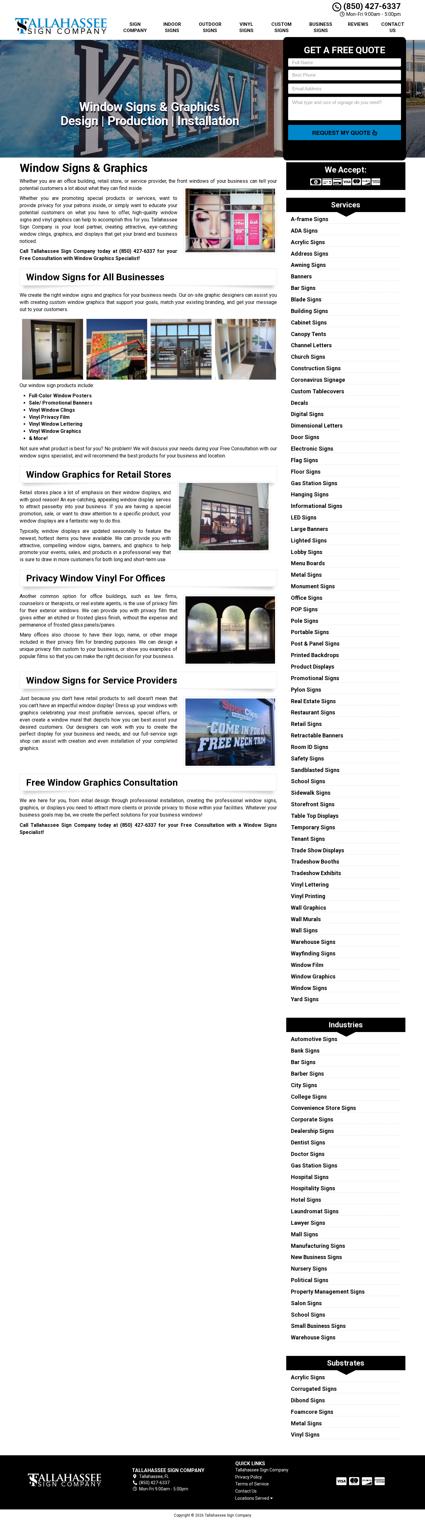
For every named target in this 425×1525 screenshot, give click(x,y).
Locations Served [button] (252, 1498)
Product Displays (312, 666)
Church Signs (308, 356)
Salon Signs (306, 1303)
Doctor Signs (308, 1154)
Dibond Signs (308, 1400)
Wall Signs (304, 930)
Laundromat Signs (315, 1211)
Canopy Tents (308, 334)
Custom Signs (281, 27)
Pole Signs (304, 621)
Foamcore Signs (312, 1412)
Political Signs (309, 1280)
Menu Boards (308, 563)
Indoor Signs (172, 27)
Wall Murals (306, 919)
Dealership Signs (312, 1131)
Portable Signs (310, 632)
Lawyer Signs (308, 1223)
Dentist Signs (308, 1142)
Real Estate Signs (313, 701)
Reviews (358, 24)
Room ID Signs (309, 747)
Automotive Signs (314, 1039)
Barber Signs (307, 1073)
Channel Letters (311, 345)
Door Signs (305, 437)
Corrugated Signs (314, 1388)
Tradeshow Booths (315, 861)
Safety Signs (307, 758)
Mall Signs (304, 1234)
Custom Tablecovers (317, 391)
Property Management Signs (328, 1291)
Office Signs (306, 597)
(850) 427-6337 (371, 6)
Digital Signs (307, 414)
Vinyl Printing (308, 896)
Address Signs (309, 253)
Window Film (307, 965)
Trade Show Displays (317, 850)
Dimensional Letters (317, 425)
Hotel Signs (306, 1199)
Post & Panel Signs (315, 643)
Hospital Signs (310, 1177)
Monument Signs (313, 586)
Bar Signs (303, 288)
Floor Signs (305, 471)
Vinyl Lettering (310, 884)
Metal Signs (306, 574)
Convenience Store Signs (323, 1108)
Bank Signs (305, 1050)
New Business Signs (316, 1257)
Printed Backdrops (315, 655)
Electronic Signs (312, 448)
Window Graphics (313, 976)
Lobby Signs (306, 552)
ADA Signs (304, 230)
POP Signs (304, 609)
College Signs (309, 1096)
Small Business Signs (318, 1326)
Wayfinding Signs (313, 953)
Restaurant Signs (313, 712)
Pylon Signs (306, 689)
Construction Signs (316, 368)
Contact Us (392, 27)
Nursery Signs (309, 1268)
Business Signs (320, 27)
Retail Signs (306, 724)
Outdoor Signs (210, 27)
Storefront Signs (312, 804)
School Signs (308, 781)
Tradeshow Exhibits (316, 873)
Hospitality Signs (313, 1188)
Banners (301, 276)
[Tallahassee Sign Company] (64, 1479)
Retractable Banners (317, 735)
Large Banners (309, 529)
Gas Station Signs (314, 483)
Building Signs (309, 311)
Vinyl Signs (246, 27)
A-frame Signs (309, 219)
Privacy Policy (248, 1477)
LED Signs (303, 517)
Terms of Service (252, 1483)
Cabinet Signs (309, 322)
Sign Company (135, 27)
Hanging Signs (310, 494)
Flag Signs (304, 460)
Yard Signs (305, 999)
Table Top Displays (315, 815)
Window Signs (309, 988)
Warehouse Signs (313, 942)
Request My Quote (342, 132)
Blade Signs (306, 299)
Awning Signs (308, 265)
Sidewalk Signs (310, 792)
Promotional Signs (315, 678)
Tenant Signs (308, 839)
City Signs (304, 1085)
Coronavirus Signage (318, 380)
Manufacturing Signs (318, 1246)
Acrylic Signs (308, 242)
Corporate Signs (312, 1119)
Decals (299, 403)
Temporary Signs (313, 827)
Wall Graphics (308, 907)
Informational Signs (316, 506)
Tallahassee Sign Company (261, 1469)
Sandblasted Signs (315, 770)
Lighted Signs (309, 540)
